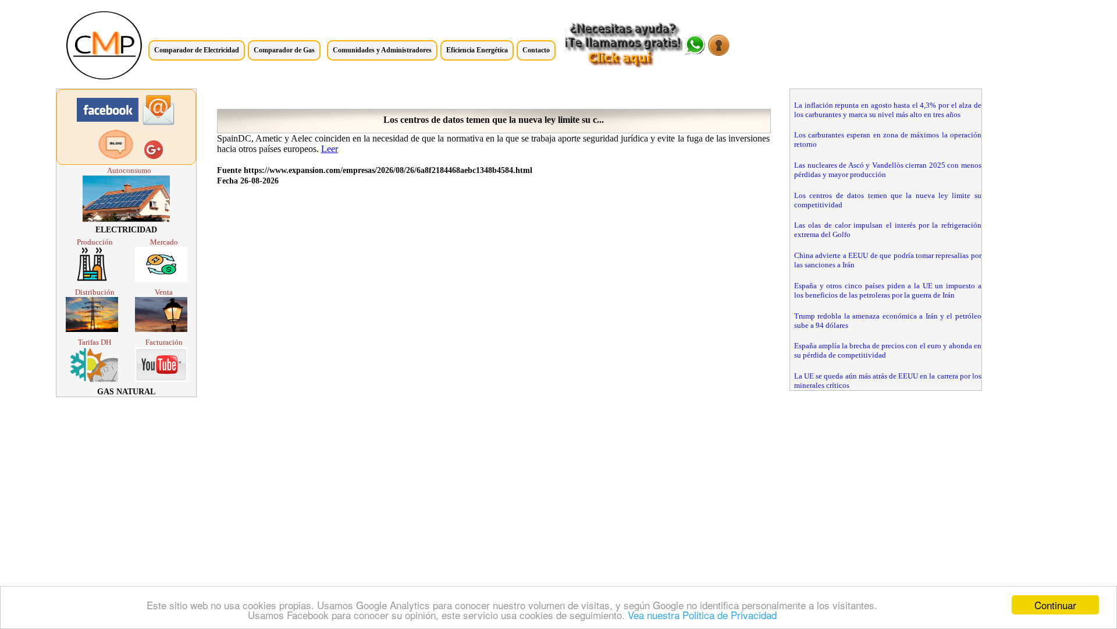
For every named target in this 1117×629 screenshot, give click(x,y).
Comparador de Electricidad (196, 50)
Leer (329, 149)
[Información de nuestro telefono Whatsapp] (695, 51)
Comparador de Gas (284, 50)
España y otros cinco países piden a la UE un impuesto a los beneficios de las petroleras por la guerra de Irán (887, 290)
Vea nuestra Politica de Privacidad (702, 614)
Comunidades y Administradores (382, 50)
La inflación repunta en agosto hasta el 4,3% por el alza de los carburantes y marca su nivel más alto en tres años (887, 110)
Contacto (536, 50)
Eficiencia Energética (477, 50)
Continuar (1055, 605)
